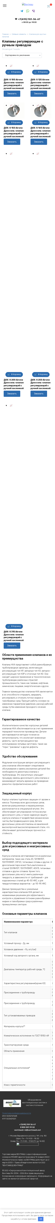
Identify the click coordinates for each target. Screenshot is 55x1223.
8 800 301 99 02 (27, 1127)
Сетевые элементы (19, 34)
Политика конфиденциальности (16, 1113)
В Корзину (16, 72)
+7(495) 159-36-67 (29, 20)
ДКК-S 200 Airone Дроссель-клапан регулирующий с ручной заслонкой (14, 384)
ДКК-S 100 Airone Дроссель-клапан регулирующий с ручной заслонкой (14, 84)
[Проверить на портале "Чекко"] (28, 1148)
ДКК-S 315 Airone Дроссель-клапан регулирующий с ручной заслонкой (14, 636)
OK (41, 1219)
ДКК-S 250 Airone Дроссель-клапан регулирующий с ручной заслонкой (40, 384)
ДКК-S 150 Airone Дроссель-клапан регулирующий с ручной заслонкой (14, 132)
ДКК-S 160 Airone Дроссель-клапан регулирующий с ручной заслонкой (40, 132)
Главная (5, 34)
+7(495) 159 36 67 (27, 1124)
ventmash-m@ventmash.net (27, 1130)
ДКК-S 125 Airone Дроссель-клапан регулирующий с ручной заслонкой (40, 84)
